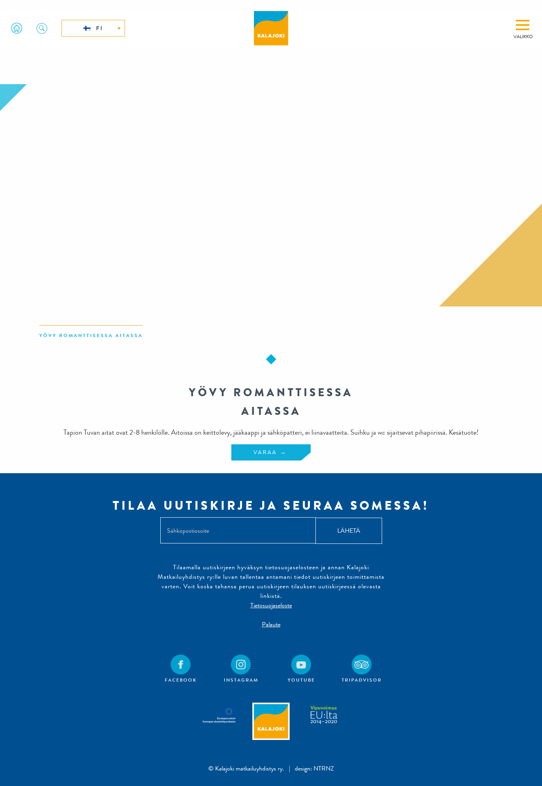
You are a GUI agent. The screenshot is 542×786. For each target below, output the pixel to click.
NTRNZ (323, 768)
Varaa (265, 452)
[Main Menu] (522, 25)
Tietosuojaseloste (271, 605)
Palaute (271, 624)
